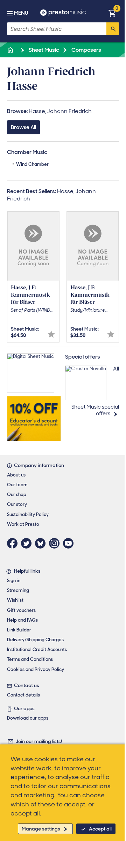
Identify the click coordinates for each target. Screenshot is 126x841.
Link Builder (19, 630)
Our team (17, 485)
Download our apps (27, 718)
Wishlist (15, 600)
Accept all (100, 829)
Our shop (16, 494)
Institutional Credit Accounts (37, 649)
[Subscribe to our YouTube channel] (70, 543)
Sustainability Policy (28, 514)
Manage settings (41, 829)
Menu (21, 12)
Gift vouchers (21, 610)
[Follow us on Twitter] (28, 543)
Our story (17, 504)
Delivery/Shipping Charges (35, 640)
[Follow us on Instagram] (56, 543)
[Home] (10, 50)
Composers (85, 50)
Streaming (18, 590)
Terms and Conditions (30, 659)
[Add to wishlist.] (51, 334)
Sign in (13, 581)
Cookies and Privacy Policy (35, 669)
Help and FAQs (22, 620)
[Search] (112, 28)
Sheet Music (43, 50)
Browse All (23, 127)
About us (16, 475)
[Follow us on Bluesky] (42, 543)
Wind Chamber (32, 164)
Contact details (23, 695)
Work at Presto (23, 524)
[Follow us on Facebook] (14, 543)
